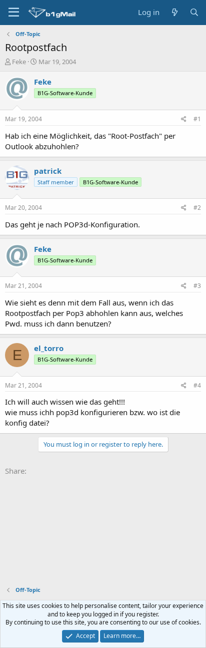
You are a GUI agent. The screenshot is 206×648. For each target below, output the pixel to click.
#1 (197, 119)
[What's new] (174, 12)
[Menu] (14, 12)
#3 (197, 285)
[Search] (194, 12)
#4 (197, 385)
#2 (197, 207)
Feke (19, 61)
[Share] (184, 119)
